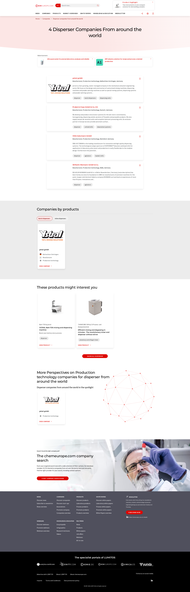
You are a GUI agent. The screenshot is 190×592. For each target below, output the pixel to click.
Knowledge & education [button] (103, 13)
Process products (82, 507)
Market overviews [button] (70, 13)
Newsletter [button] (120, 13)
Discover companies (63, 500)
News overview (42, 507)
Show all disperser (95, 356)
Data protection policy (71, 581)
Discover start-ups (63, 503)
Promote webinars (43, 528)
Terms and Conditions (53, 581)
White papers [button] (85, 13)
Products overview (82, 513)
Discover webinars (43, 524)
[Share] (142, 14)
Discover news (41, 500)
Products (79, 528)
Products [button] (57, 13)
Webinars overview (43, 531)
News (78, 524)
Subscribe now (134, 512)
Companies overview (63, 513)
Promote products (82, 510)
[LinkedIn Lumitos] (151, 581)
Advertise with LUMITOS (45, 574)
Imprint (39, 581)
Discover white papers (103, 500)
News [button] (38, 13)
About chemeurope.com (78, 574)
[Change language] (147, 14)
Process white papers (103, 507)
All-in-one (79, 540)
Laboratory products (83, 503)
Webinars (79, 537)
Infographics (61, 528)
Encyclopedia (61, 524)
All (57, 5)
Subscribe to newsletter (45, 503)
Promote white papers (104, 510)
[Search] (97, 5)
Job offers (79, 534)
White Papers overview (103, 513)
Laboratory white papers (104, 503)
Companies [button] (46, 13)
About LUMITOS (61, 574)
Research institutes (63, 531)
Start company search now (53, 478)
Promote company (63, 510)
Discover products (82, 500)
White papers (80, 531)
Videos (59, 534)
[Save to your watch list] (140, 78)
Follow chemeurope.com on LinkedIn (138, 517)
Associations (61, 507)
